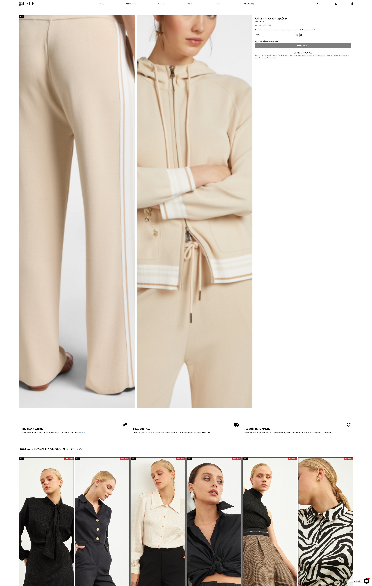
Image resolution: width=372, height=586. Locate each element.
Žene (100, 4)
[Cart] (352, 3)
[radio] (301, 35)
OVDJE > (81, 432)
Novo (190, 4)
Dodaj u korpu (303, 45)
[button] (318, 3)
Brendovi (162, 4)
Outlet (218, 4)
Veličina (257, 34)
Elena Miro (259, 21)
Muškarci (129, 4)
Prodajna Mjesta (250, 4)
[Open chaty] (366, 579)
